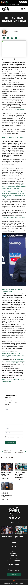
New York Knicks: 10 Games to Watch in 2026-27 (7, 494)
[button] (22, 9)
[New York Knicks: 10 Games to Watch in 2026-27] (7, 486)
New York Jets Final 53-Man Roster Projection (20, 475)
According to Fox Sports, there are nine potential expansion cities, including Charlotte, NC (13, 361)
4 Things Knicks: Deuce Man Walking (6, 474)
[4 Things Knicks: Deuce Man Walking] (7, 467)
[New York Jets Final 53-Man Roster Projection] (21, 467)
